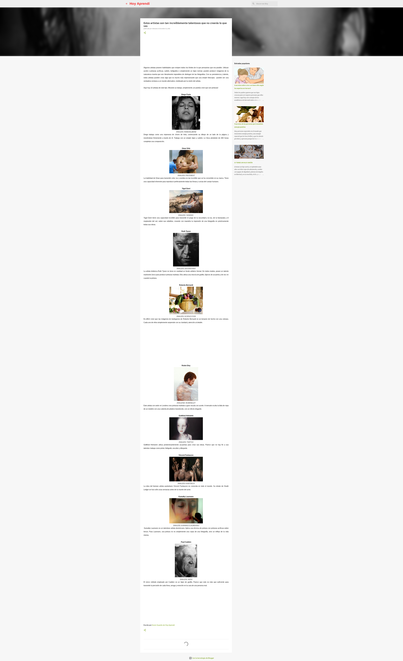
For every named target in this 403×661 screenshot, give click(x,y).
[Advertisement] (186, 52)
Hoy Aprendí (140, 3)
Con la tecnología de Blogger (203, 658)
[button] (145, 33)
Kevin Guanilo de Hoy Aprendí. (163, 625)
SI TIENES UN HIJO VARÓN (243, 162)
